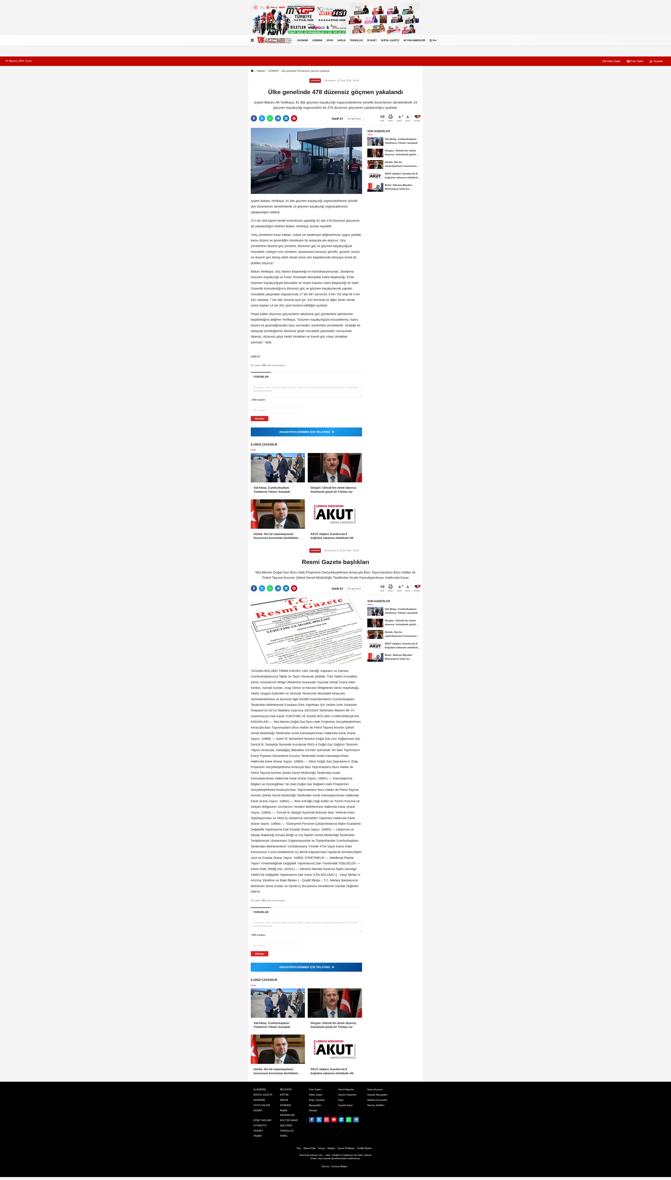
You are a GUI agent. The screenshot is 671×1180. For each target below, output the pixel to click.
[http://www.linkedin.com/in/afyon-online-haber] (341, 1119)
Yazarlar (658, 61)
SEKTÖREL (286, 1125)
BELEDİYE (286, 1089)
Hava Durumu (375, 1089)
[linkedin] (286, 118)
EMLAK (284, 1100)
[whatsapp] (270, 118)
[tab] (261, 376)
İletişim (331, 1148)
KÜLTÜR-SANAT (289, 1120)
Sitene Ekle (309, 1148)
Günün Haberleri (347, 1094)
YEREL (284, 1136)
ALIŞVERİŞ (259, 1089)
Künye (321, 1148)
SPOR (329, 40)
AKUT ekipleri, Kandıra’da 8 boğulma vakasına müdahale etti (332, 536)
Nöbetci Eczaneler (377, 1100)
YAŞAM (257, 1136)
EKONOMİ (302, 40)
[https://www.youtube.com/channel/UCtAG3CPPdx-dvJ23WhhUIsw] (334, 1119)
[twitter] (262, 118)
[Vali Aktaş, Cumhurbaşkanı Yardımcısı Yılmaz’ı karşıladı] (278, 467)
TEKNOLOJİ (356, 40)
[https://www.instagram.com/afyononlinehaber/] (326, 1119)
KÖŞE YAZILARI (262, 1120)
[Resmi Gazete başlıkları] (306, 630)
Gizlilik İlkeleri (364, 1148)
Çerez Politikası (346, 1148)
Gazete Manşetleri (377, 1094)
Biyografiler (315, 1105)
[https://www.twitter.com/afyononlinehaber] (319, 1119)
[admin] (356, 1119)
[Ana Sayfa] (252, 71)
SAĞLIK (341, 40)
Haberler (261, 71)
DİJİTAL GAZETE (390, 40)
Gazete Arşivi (345, 1105)
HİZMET (258, 1110)
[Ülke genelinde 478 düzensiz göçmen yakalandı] (306, 160)
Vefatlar (313, 1110)
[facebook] (254, 118)
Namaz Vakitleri (375, 1105)
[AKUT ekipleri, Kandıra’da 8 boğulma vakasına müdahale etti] (335, 514)
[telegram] (278, 118)
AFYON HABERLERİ (414, 40)
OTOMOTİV (260, 1125)
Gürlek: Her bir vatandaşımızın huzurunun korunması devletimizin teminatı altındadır (277, 536)
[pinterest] (294, 118)
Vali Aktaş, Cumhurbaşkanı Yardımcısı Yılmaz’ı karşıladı (272, 489)
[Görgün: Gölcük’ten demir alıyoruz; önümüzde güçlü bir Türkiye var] (335, 467)
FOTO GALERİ (261, 1105)
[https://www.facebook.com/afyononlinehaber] (311, 1119)
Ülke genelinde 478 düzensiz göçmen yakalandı (305, 71)
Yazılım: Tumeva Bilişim (334, 1166)
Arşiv (341, 1100)
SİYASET (372, 40)
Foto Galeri (636, 61)
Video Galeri (613, 61)
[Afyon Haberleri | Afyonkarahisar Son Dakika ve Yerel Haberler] (274, 40)
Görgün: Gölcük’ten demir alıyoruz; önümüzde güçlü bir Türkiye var (334, 489)
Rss (299, 1148)
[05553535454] (348, 1119)
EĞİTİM (284, 1094)
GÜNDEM (317, 40)
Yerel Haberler (346, 1089)
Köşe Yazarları (317, 1100)
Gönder (259, 418)
